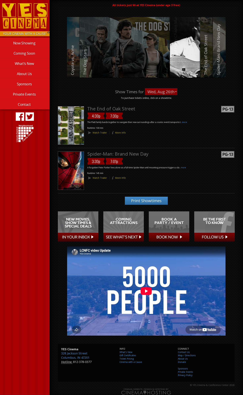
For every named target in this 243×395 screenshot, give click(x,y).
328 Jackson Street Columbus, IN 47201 (75, 355)
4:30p (96, 116)
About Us (24, 73)
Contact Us (184, 352)
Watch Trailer (100, 132)
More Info (120, 132)
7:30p (114, 116)
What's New (24, 63)
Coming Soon (24, 53)
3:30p (96, 161)
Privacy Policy (185, 375)
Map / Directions (187, 355)
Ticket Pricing (127, 358)
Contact (24, 104)
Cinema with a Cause (131, 361)
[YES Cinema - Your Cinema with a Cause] (25, 33)
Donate (182, 361)
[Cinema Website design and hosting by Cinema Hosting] (146, 391)
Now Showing (24, 42)
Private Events (24, 94)
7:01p (114, 161)
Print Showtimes (146, 200)
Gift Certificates (128, 355)
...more (184, 122)
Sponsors (24, 83)
